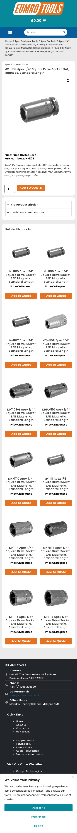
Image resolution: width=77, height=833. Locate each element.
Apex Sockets (48, 41)
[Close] (73, 777)
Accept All (38, 807)
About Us (21, 724)
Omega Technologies (29, 771)
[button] (10, 32)
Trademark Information (29, 754)
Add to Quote (31, 188)
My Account (23, 731)
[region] (38, 803)
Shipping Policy (25, 740)
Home (8, 41)
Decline (38, 825)
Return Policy (23, 743)
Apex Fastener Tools (26, 41)
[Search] (64, 32)
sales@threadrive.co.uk (24, 695)
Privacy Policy (24, 747)
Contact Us (22, 728)
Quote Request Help (28, 750)
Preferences (38, 816)
